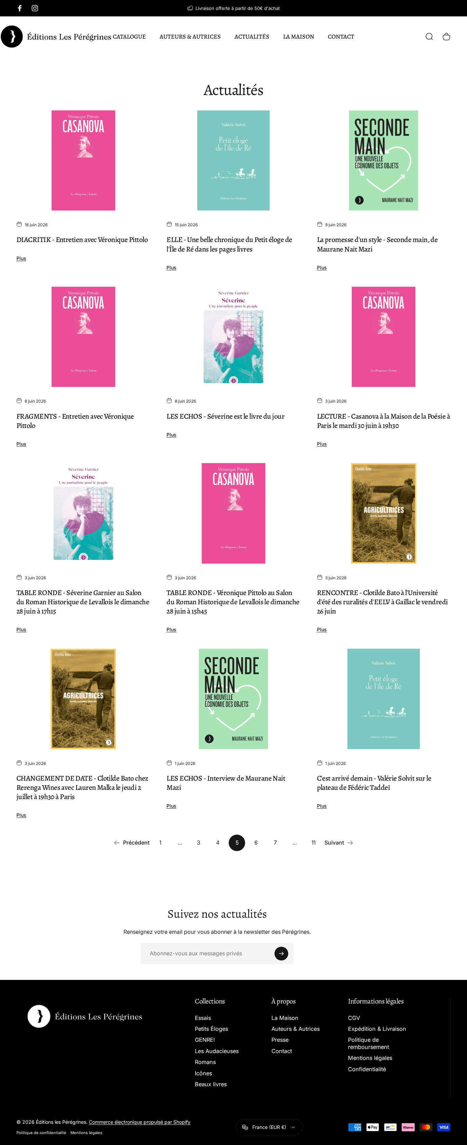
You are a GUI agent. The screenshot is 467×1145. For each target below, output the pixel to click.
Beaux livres (211, 1084)
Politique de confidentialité (41, 1132)
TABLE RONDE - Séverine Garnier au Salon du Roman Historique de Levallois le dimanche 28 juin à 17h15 (82, 602)
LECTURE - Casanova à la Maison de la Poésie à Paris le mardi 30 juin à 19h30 (383, 420)
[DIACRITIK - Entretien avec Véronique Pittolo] (83, 160)
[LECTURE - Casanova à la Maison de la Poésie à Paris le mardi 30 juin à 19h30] (384, 337)
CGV (354, 1017)
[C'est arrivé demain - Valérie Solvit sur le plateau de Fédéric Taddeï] (384, 699)
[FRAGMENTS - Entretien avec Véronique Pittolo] (83, 337)
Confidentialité (367, 1069)
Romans (205, 1062)
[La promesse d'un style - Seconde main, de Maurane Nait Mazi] (384, 160)
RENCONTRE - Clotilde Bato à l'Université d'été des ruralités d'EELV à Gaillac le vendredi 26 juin (382, 602)
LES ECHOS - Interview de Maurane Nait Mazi (225, 782)
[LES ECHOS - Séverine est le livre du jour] (233, 337)
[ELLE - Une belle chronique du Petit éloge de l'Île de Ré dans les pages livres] (233, 160)
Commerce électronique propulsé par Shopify (139, 1122)
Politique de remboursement (368, 1043)
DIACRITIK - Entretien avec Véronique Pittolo (82, 239)
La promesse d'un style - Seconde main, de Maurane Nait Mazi (377, 244)
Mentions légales (370, 1057)
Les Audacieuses (217, 1051)
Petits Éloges (211, 1028)
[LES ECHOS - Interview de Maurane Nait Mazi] (233, 699)
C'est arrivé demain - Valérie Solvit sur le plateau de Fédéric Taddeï (374, 782)
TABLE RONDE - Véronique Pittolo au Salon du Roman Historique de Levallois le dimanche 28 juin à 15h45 (232, 602)
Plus (21, 258)
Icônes (203, 1073)
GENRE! (205, 1039)
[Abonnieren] (281, 953)
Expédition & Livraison (377, 1028)
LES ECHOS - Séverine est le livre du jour (225, 416)
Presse (280, 1039)
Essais (203, 1017)
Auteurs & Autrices (295, 1028)
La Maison (284, 1017)
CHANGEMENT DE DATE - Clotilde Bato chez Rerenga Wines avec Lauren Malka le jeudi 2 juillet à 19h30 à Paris (82, 787)
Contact (281, 1051)
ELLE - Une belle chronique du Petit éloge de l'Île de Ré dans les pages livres (229, 244)
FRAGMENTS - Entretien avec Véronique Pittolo (75, 420)
